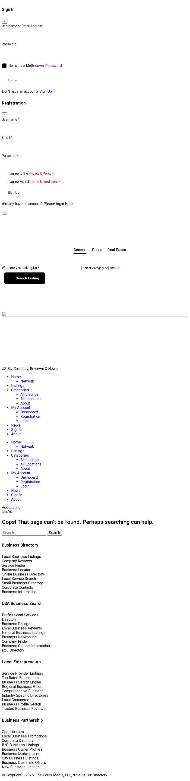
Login (24, 421)
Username (10, 119)
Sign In (16, 429)
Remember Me (20, 65)
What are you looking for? (20, 268)
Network (27, 381)
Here (69, 204)
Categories (20, 390)
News (16, 425)
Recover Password (46, 65)
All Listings (29, 394)
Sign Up (45, 91)
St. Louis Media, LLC (54, 775)
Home (16, 377)
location (114, 268)
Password (9, 44)
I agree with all (34, 181)
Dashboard (29, 412)
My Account (20, 407)
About (25, 403)
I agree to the (31, 173)
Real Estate (117, 250)
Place (97, 250)
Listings (17, 385)
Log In (12, 80)
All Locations (30, 399)
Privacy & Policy (40, 173)
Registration (30, 416)
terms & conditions (44, 181)
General (79, 250)
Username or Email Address (22, 26)
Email (7, 137)
